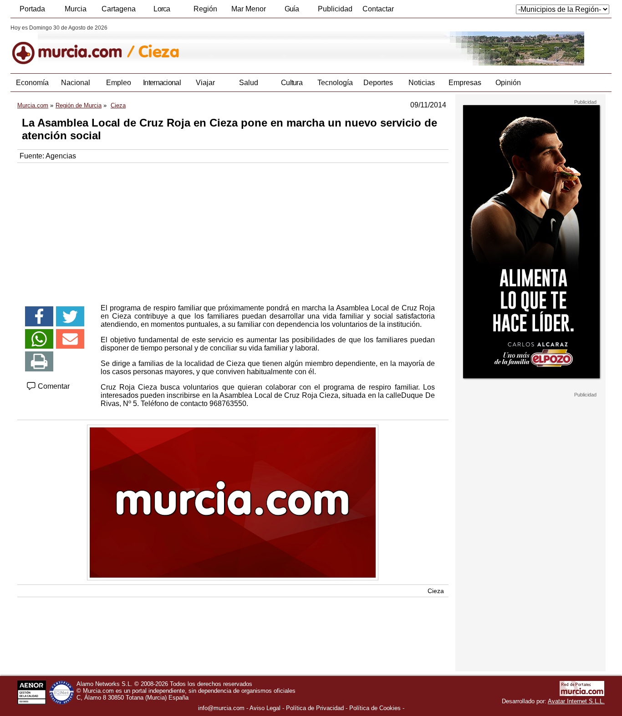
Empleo (118, 82)
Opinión (508, 82)
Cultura (291, 82)
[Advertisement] (233, 231)
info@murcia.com (221, 708)
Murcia (76, 9)
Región (205, 9)
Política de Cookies (375, 708)
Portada (32, 9)
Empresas (465, 82)
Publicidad (335, 9)
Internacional (162, 82)
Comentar (53, 386)
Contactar (378, 9)
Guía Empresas (291, 11)
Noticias (421, 82)
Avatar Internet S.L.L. (576, 701)
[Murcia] (73, 45)
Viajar (205, 82)
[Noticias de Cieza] (232, 45)
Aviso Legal (265, 708)
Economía (32, 82)
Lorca (161, 9)
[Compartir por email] (70, 339)
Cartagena (119, 9)
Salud (248, 82)
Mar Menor (248, 9)
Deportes (378, 82)
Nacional (75, 82)
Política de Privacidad (315, 708)
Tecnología (335, 82)
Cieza (436, 590)
